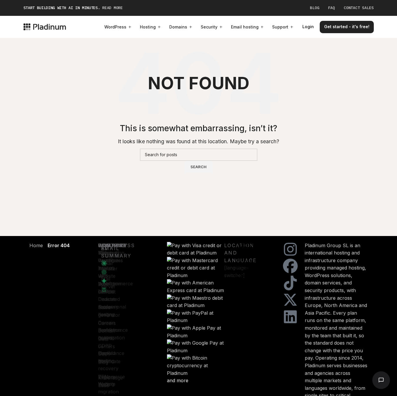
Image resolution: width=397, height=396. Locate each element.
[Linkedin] (290, 316)
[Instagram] (290, 249)
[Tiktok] (290, 283)
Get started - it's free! (346, 26)
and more (177, 380)
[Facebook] (290, 266)
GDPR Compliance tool (111, 353)
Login (308, 26)
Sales (104, 307)
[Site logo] (45, 26)
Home (36, 245)
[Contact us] (381, 380)
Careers (107, 323)
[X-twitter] (290, 299)
